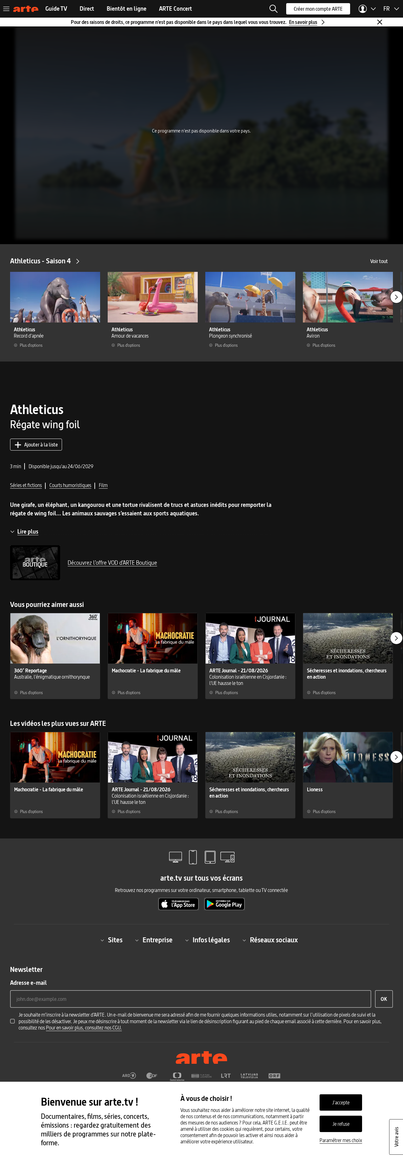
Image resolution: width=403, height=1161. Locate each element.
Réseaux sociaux (274, 940)
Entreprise (158, 940)
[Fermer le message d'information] (380, 22)
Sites (115, 940)
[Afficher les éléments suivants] (396, 297)
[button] (273, 9)
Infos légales (211, 940)
